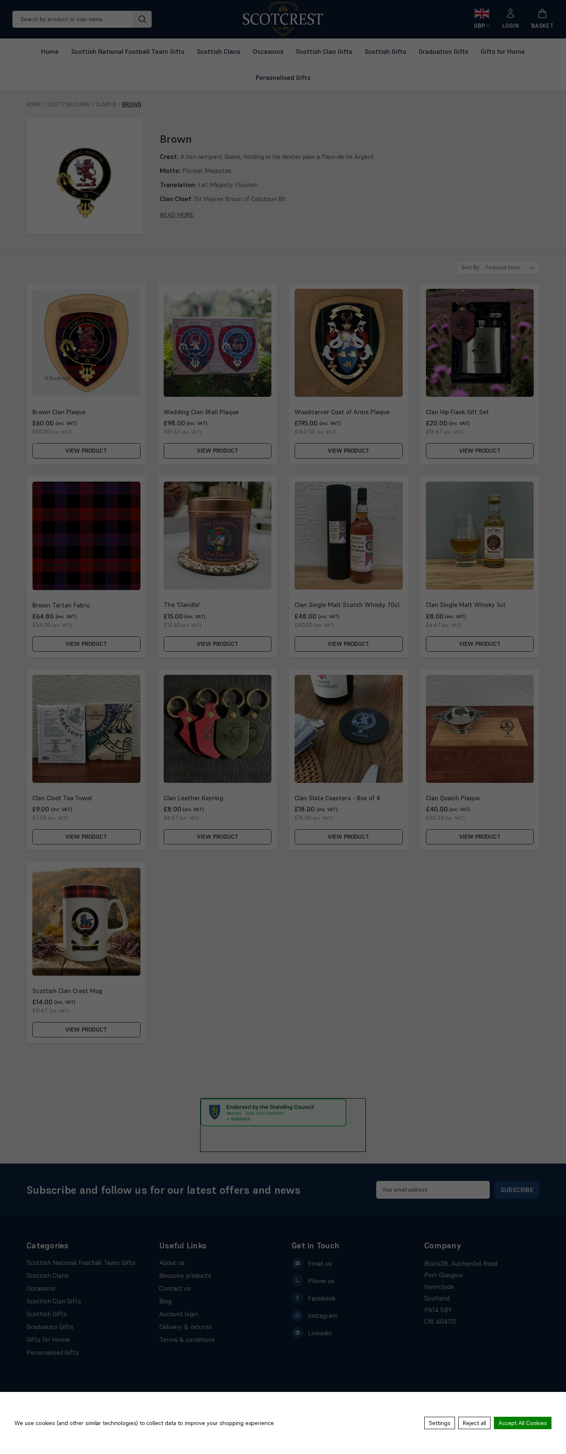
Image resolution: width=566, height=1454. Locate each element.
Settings (439, 1423)
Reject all (474, 1423)
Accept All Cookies (522, 1423)
